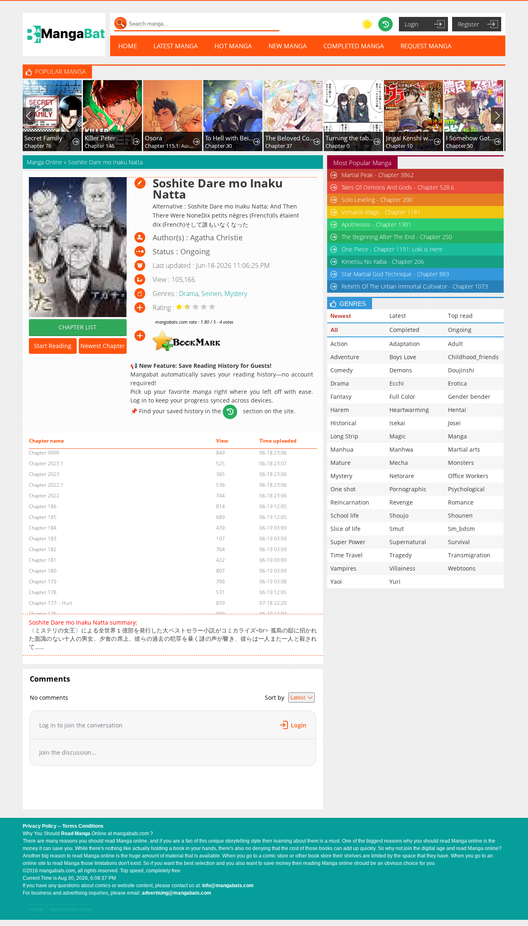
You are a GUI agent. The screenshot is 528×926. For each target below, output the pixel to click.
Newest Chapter (102, 346)
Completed (404, 330)
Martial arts (464, 449)
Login (411, 24)
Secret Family (43, 138)
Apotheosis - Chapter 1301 (376, 224)
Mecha (398, 463)
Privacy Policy (40, 826)
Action (339, 344)
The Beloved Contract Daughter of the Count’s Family (290, 138)
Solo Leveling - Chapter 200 (377, 200)
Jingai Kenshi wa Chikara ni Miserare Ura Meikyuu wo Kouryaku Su (411, 138)
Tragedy (400, 555)
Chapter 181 (43, 560)
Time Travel (346, 555)
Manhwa (401, 449)
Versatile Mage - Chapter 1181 (381, 212)
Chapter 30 (218, 145)
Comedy (341, 370)
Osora (153, 138)
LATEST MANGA (175, 46)
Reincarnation (349, 502)
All (334, 330)
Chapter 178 (43, 592)
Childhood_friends (473, 357)
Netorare (401, 476)
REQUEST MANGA (426, 46)
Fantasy (340, 396)
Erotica (457, 383)
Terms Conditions (83, 826)
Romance (461, 502)
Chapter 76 (37, 145)
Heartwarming (409, 410)
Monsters (461, 463)
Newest (340, 316)
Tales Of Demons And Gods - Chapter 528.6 (398, 187)
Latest (397, 316)
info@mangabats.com (228, 885)
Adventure (344, 357)
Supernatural (407, 542)
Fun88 (35, 909)
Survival (459, 542)
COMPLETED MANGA (353, 46)
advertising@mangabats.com (176, 893)
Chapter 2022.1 (46, 484)
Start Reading (52, 346)
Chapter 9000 (44, 452)
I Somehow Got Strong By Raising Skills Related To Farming (471, 138)
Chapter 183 (43, 538)
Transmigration (469, 555)
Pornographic (408, 489)
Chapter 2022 (44, 495)
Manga (457, 436)
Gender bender (469, 396)
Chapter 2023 (44, 474)
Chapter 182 (43, 549)
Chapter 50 (459, 145)
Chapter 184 (43, 527)
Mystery (235, 293)
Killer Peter (100, 138)
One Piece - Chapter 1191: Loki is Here (392, 249)
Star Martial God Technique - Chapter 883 (395, 274)
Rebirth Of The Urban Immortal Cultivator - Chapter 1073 (415, 286)
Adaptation (404, 344)
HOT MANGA (233, 46)
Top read (460, 316)
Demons (400, 370)
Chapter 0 (337, 145)
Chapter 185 (43, 517)
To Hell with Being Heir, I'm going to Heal (230, 138)
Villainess (402, 568)
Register (468, 24)
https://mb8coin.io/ (70, 909)
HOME (127, 46)
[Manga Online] (64, 34)
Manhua (342, 449)
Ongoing (459, 330)
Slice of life (345, 529)
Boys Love (402, 357)
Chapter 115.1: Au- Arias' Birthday (170, 145)
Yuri (395, 581)
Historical (343, 423)
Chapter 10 (399, 145)
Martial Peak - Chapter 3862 (378, 175)
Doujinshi (461, 370)
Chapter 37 (278, 145)
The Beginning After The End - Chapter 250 (397, 237)
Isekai (397, 423)
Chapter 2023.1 (46, 463)
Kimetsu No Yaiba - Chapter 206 (383, 261)
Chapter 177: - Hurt (50, 602)
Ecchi (396, 383)
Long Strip (344, 436)
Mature (340, 463)
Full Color (402, 396)
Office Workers (468, 476)
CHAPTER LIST (78, 327)
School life (344, 515)
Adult (455, 344)
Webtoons (462, 568)
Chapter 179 (43, 581)
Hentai (457, 410)
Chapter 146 (99, 145)
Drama (188, 293)
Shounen (460, 515)
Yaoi (336, 581)
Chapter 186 (43, 506)
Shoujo (398, 515)
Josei (454, 423)
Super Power (347, 542)
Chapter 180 (43, 570)
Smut (396, 529)
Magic (397, 436)
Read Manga (75, 833)
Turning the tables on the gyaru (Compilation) (350, 138)
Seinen (211, 293)
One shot (343, 489)
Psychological (466, 489)
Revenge (401, 502)
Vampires (343, 568)
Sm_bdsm (461, 529)
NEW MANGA (288, 46)
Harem (339, 410)
